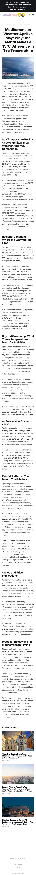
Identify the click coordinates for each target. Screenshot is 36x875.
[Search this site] (29, 14)
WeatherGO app (12, 407)
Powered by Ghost (18, 873)
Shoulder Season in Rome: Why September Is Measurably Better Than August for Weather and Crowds (18, 822)
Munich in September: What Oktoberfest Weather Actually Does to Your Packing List (17, 756)
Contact (18, 867)
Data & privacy (18, 864)
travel (27, 25)
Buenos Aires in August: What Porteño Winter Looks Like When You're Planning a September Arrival (17, 789)
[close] (33, 5)
